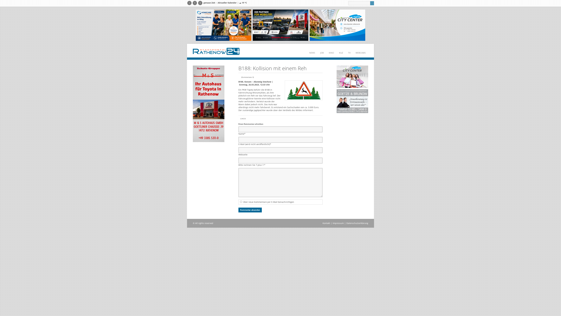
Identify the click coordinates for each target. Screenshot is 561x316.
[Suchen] (372, 3)
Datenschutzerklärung (357, 223)
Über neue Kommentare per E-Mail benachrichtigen (268, 202)
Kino (331, 52)
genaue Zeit (209, 2)
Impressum (338, 223)
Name (241, 133)
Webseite (242, 154)
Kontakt (326, 223)
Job (322, 52)
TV (349, 52)
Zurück (243, 119)
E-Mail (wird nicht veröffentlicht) (254, 144)
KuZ (341, 52)
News (312, 52)
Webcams (361, 52)
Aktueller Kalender (227, 2)
